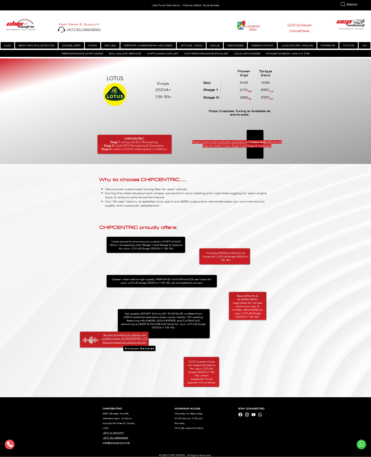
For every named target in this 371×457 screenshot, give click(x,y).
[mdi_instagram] (247, 414)
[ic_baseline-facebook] (240, 414)
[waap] (260, 414)
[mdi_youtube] (253, 414)
